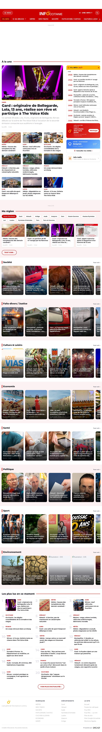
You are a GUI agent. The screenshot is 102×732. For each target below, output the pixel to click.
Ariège (63, 721)
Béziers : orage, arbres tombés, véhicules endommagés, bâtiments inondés (31, 171)
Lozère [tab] (12, 220)
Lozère (63, 715)
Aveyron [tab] (54, 216)
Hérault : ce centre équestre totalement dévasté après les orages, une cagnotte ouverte (86, 665)
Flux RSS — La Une (90, 713)
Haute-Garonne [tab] (73, 216)
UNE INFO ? (85, 13)
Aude (63, 710)
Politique (8, 469)
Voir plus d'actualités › (50, 687)
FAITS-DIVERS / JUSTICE (71, 19)
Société (7, 262)
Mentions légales (90, 721)
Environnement (12, 552)
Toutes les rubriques (91, 707)
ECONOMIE (40, 718)
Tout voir (9, 252)
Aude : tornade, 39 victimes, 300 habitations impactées (19, 664)
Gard (63, 704)
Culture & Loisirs (12, 345)
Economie (9, 386)
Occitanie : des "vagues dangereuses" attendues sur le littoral (53, 676)
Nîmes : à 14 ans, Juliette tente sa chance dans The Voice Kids (53, 193)
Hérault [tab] (28, 216)
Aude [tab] (45, 216)
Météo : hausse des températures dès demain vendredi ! (9, 149)
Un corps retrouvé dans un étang (53, 169)
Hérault (63, 707)
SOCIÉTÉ (55, 19)
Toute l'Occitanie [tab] (9, 216)
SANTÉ (38, 721)
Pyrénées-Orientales (68, 713)
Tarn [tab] (37, 220)
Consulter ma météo (84, 151)
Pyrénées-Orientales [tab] (25, 220)
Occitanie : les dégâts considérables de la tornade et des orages (52, 149)
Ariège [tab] (37, 216)
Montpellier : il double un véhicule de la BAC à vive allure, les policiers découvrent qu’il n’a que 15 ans (86, 641)
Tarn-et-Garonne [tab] (49, 220)
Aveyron (64, 718)
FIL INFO (5, 19)
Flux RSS (87, 710)
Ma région (19, 19)
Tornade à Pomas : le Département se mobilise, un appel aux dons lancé (18, 654)
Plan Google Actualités (92, 718)
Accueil (86, 704)
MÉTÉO (32, 19)
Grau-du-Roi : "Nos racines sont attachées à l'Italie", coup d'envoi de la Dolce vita (53, 654)
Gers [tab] (62, 216)
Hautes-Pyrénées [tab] (88, 216)
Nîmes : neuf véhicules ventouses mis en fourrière (31, 149)
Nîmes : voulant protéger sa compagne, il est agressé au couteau (17, 676)
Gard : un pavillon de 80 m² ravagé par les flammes (38, 239)
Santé (6, 428)
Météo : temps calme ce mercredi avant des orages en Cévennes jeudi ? (53, 640)
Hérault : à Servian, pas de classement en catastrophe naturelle (10, 170)
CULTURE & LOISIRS (91, 19)
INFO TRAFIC (43, 19)
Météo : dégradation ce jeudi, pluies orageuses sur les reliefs (32, 193)
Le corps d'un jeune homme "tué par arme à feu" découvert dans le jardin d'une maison (53, 665)
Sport (6, 510)
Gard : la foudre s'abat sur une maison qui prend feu (85, 652)
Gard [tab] (20, 216)
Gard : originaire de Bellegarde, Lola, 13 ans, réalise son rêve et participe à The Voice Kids (30, 109)
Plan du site (88, 715)
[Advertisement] (51, 40)
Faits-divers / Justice (15, 303)
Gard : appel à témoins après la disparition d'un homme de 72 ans (86, 240)
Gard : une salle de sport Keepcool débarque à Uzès (11, 193)
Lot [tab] (4, 220)
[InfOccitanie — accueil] (51, 12)
